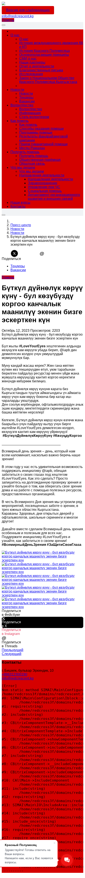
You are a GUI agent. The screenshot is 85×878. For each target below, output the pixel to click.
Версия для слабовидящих (28, 10)
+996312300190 (14, 674)
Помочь (8, 20)
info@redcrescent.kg (18, 16)
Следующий (11, 654)
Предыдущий (12, 650)
